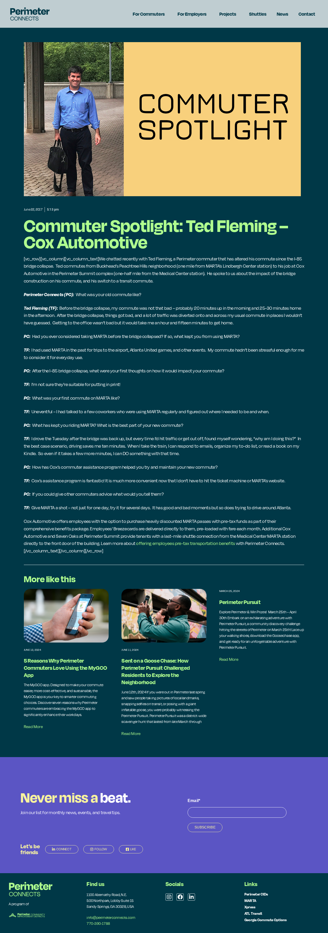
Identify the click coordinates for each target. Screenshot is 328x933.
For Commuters (149, 14)
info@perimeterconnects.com (111, 918)
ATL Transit (253, 913)
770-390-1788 (98, 923)
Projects (227, 14)
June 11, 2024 (129, 649)
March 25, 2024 (229, 590)
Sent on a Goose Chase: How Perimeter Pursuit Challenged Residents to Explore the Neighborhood (155, 671)
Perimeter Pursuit (240, 602)
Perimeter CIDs (256, 894)
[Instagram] (169, 897)
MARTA (250, 900)
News (282, 14)
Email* (194, 800)
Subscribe (205, 827)
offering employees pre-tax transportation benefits (185, 543)
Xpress (249, 907)
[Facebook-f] (180, 897)
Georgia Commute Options (265, 920)
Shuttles (257, 14)
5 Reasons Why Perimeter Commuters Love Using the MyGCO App (65, 667)
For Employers (192, 14)
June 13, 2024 (32, 649)
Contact (307, 14)
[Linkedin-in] (191, 897)
